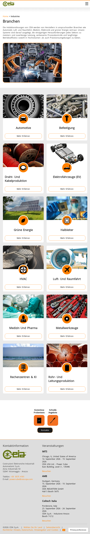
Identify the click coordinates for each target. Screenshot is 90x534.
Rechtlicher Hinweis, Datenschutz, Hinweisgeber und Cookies (30, 530)
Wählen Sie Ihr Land (33, 527)
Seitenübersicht (53, 527)
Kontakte (45, 430)
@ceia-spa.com (21, 479)
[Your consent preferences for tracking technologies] (78, 530)
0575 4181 (17, 476)
